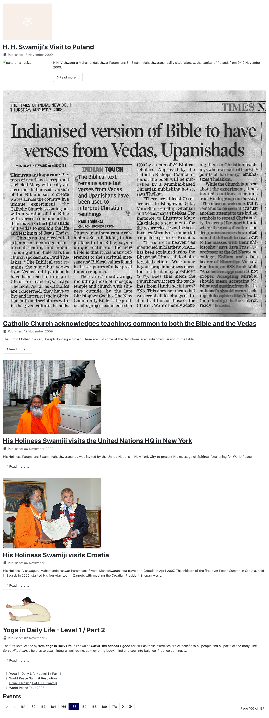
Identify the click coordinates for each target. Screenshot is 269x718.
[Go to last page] (130, 706)
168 (94, 707)
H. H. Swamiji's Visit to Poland (48, 47)
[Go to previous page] (14, 706)
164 (53, 707)
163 (43, 707)
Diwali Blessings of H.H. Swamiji (33, 683)
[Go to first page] (7, 706)
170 (114, 707)
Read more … (68, 77)
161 (22, 707)
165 (63, 707)
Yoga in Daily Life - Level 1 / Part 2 (54, 630)
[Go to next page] (122, 706)
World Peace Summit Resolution (33, 678)
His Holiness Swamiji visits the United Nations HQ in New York (97, 441)
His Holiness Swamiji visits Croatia (56, 555)
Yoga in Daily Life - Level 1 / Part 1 (35, 674)
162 (32, 707)
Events (12, 696)
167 (83, 707)
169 (104, 707)
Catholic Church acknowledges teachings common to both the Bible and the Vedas (129, 323)
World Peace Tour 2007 (26, 688)
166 (73, 707)
